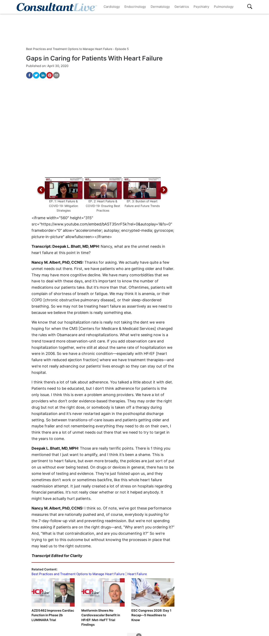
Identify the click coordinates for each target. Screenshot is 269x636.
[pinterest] (49, 75)
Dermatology (160, 7)
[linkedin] (43, 75)
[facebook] (29, 75)
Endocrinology (135, 7)
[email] (56, 75)
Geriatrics (181, 7)
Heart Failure (137, 574)
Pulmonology (223, 7)
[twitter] (36, 75)
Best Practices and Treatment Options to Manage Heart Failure (78, 574)
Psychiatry (201, 7)
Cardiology (112, 7)
